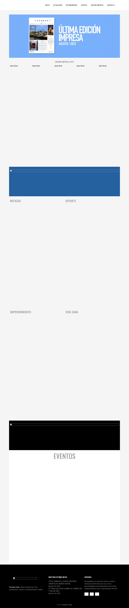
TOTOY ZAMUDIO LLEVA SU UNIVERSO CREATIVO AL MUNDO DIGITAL (63, 582)
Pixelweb (64, 604)
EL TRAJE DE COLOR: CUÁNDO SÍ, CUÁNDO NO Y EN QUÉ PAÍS (65, 590)
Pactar (70, 604)
